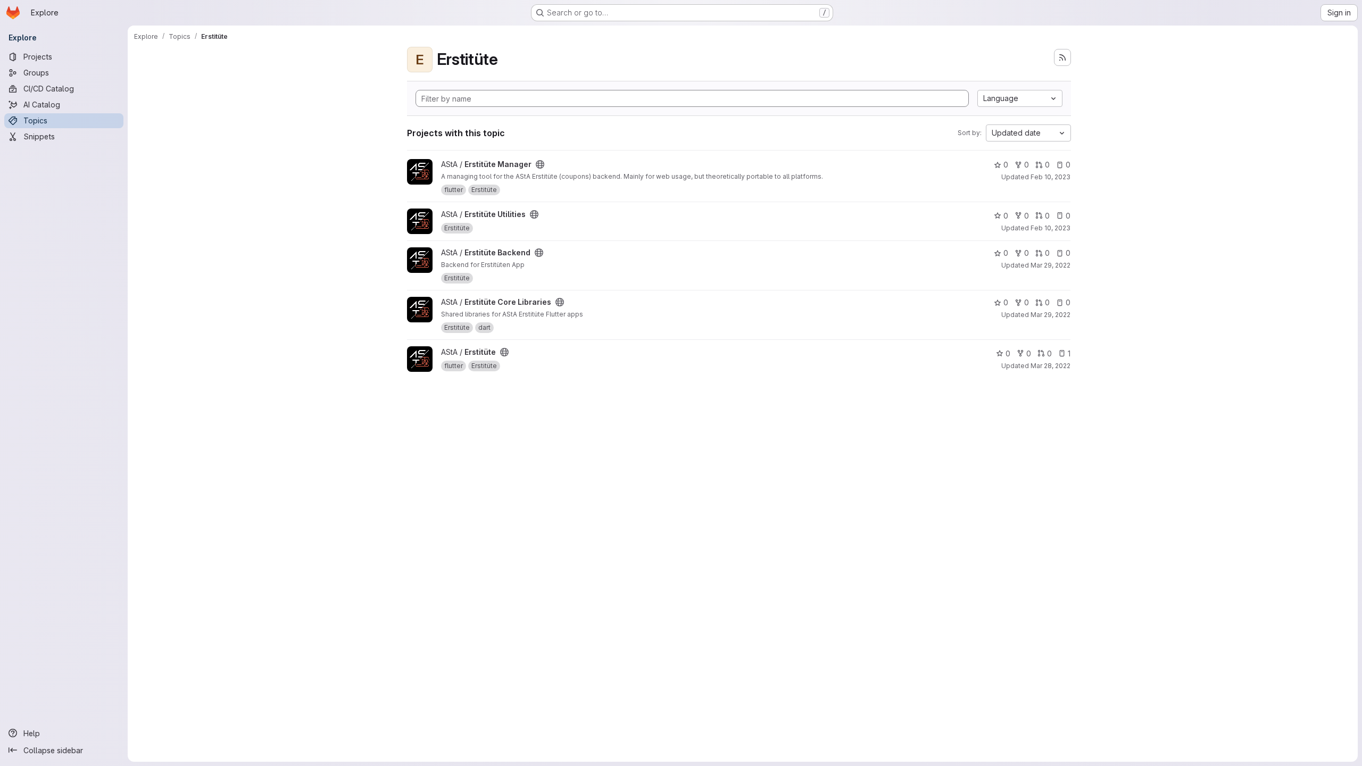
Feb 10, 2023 (1050, 177)
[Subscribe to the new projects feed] (1062, 57)
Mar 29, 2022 (1050, 265)
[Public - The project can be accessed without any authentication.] (540, 164)
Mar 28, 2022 (1050, 366)
